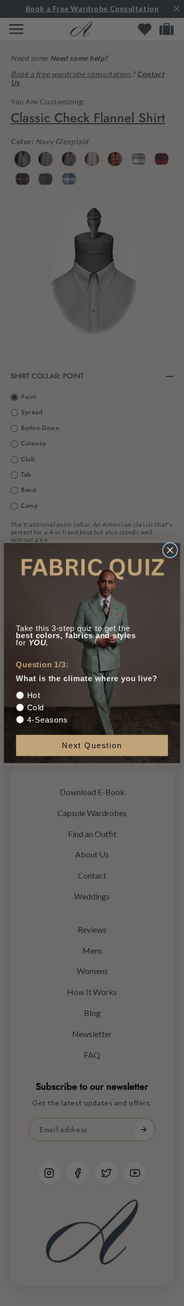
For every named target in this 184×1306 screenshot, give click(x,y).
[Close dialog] (170, 550)
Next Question (92, 745)
